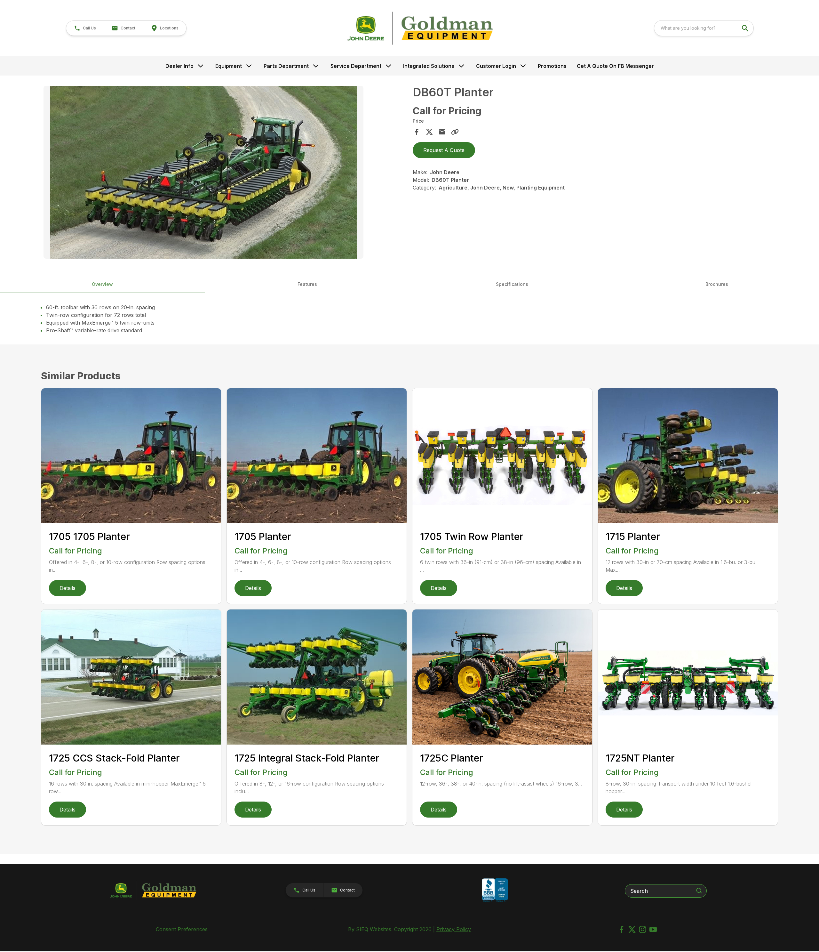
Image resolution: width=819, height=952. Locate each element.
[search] (745, 28)
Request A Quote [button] (444, 150)
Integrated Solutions (428, 66)
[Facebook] (621, 929)
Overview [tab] (102, 284)
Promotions (552, 66)
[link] (164, 28)
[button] (85, 28)
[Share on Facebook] (416, 132)
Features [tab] (307, 284)
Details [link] (68, 588)
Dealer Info (179, 66)
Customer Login (496, 66)
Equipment (228, 66)
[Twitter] (632, 929)
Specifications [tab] (512, 284)
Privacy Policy (453, 929)
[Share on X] (429, 132)
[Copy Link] (455, 132)
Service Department (355, 66)
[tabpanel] (225, 173)
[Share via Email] (442, 132)
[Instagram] (643, 929)
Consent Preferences (182, 929)
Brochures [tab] (716, 284)
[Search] (699, 890)
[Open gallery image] (203, 172)
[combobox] (703, 28)
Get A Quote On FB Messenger (615, 66)
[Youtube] (653, 929)
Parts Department (286, 66)
